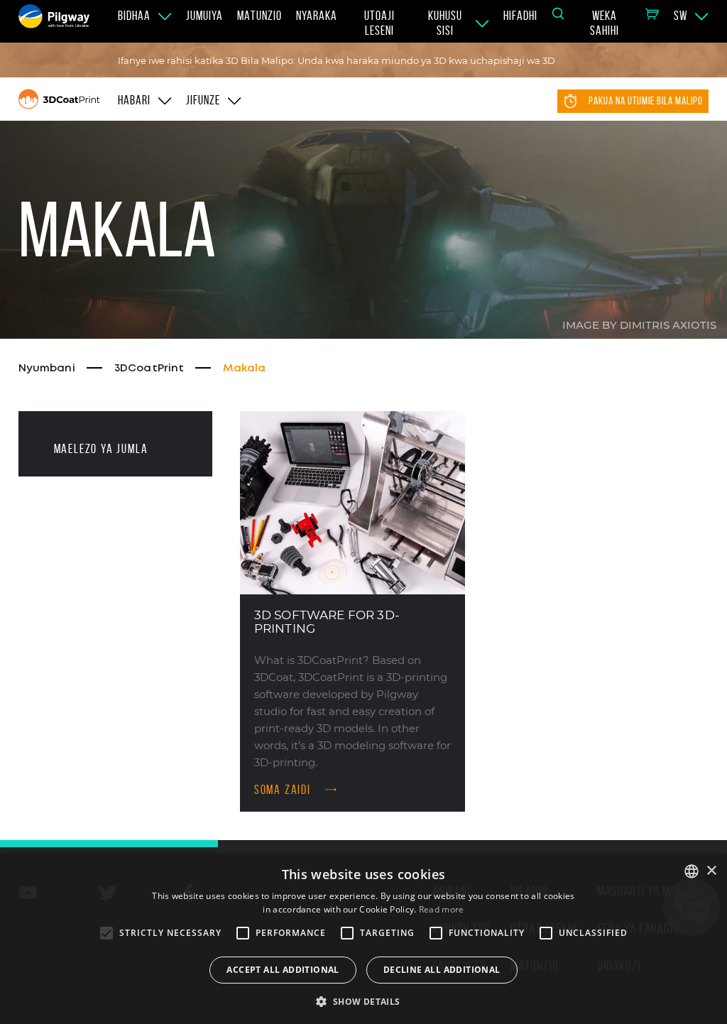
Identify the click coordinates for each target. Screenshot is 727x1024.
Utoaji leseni (379, 23)
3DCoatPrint (149, 369)
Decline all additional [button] (442, 970)
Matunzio (259, 16)
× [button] (711, 871)
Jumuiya (204, 16)
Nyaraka (316, 16)
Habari (134, 100)
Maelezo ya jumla (101, 449)
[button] (363, 1000)
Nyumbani (46, 369)
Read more (441, 909)
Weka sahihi (604, 23)
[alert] (363, 939)
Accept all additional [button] (282, 970)
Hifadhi (520, 16)
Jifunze (203, 100)
